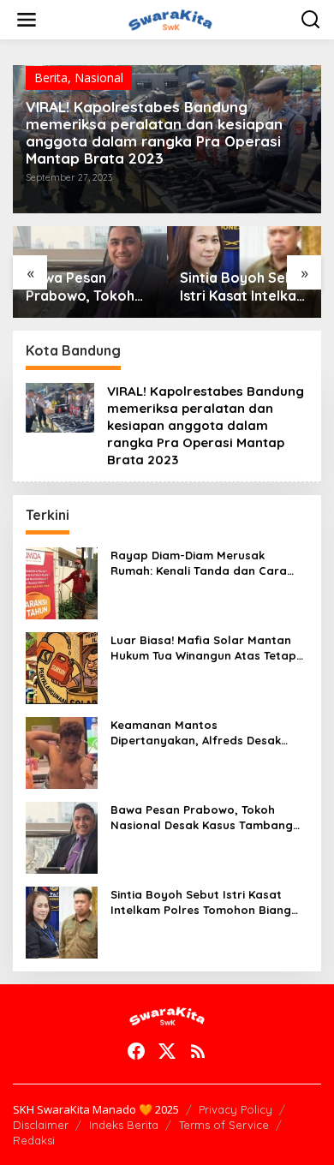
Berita (51, 77)
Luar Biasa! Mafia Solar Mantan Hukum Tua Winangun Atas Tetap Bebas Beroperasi (203, 648)
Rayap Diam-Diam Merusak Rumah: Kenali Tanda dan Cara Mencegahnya (198, 563)
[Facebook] (136, 1051)
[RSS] (198, 1051)
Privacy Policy (235, 1109)
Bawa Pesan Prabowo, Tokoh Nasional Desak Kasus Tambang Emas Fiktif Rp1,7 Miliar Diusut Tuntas (90, 287)
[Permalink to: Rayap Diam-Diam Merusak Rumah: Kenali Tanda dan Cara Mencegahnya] (62, 582)
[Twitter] (167, 1051)
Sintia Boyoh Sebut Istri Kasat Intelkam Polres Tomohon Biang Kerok (244, 287)
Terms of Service (224, 1125)
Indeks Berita (123, 1125)
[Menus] (26, 19)
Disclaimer (41, 1125)
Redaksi (34, 1140)
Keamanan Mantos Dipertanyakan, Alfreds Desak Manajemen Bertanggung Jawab (204, 733)
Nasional (99, 77)
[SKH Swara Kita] (170, 18)
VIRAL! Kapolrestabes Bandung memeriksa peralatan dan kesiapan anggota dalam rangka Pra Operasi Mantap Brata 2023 (154, 133)
